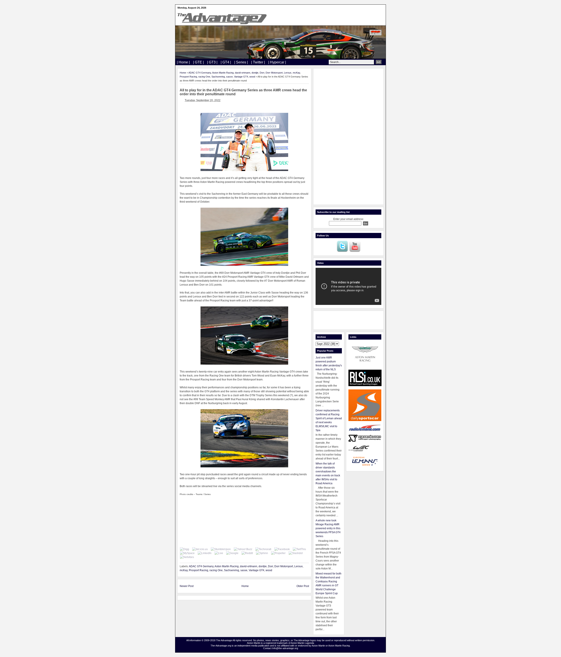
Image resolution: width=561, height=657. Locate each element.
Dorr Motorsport (274, 72)
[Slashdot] (296, 553)
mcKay (296, 72)
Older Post (302, 586)
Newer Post (187, 586)
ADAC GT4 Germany (199, 72)
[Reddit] (247, 553)
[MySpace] (187, 553)
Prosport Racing (188, 76)
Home (183, 72)
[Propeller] (278, 553)
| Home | (183, 62)
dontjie (255, 72)
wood (252, 76)
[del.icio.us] (200, 549)
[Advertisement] (348, 136)
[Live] (219, 553)
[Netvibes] (187, 557)
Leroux (287, 72)
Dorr (262, 72)
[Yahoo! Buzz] (243, 549)
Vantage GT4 (241, 76)
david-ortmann (242, 72)
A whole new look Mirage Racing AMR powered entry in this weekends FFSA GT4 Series (328, 528)
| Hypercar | (277, 62)
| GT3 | (212, 62)
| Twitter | (258, 62)
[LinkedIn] (204, 553)
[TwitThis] (299, 549)
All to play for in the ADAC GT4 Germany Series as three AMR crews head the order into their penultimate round (243, 92)
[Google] (232, 553)
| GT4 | (226, 62)
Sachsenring (218, 76)
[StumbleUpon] (221, 549)
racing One (204, 76)
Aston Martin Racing (223, 72)
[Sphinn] (262, 553)
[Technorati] (263, 549)
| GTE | (198, 62)
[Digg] (184, 549)
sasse (229, 76)
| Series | (241, 62)
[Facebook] (282, 549)
